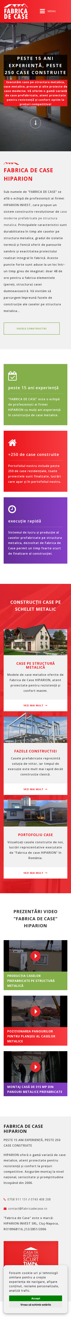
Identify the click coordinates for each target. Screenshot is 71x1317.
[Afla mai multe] (35, 122)
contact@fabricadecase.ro (27, 1209)
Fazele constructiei (32, 328)
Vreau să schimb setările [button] (35, 1304)
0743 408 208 (41, 1199)
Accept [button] (35, 1298)
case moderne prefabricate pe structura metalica (35, 218)
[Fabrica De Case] (16, 11)
